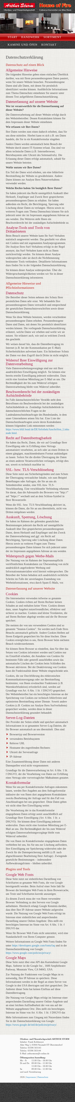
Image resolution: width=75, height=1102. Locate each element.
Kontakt (49, 44)
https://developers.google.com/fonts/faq (33, 945)
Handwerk (30, 37)
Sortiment (52, 37)
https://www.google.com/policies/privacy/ (28, 952)
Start (12, 37)
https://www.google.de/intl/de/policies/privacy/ (31, 1024)
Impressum (31, 1077)
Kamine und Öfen (23, 44)
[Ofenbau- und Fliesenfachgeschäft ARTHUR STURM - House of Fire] (37, 12)
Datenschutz (43, 1077)
